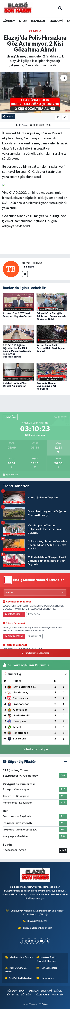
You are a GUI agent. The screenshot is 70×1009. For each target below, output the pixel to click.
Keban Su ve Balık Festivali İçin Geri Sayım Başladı (51, 348)
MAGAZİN (57, 994)
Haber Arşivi (47, 978)
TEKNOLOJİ (38, 21)
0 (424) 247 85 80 (15, 636)
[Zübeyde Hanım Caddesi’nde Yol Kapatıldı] (52, 371)
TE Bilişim (23, 125)
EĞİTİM (10, 994)
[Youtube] (41, 941)
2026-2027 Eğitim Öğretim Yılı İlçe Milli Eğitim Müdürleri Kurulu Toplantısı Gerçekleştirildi (17, 351)
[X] (29, 941)
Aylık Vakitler (11, 474)
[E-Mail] (25, 274)
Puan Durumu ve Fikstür (16, 970)
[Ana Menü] (64, 8)
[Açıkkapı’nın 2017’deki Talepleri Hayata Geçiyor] (18, 302)
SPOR (23, 21)
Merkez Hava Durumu (21, 957)
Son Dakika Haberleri (20, 978)
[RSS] (47, 941)
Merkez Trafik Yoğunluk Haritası (46, 959)
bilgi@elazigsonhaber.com (37, 928)
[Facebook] (23, 941)
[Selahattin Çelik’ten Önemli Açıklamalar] (18, 371)
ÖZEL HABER (43, 994)
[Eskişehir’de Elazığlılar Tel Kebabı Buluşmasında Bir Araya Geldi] (52, 302)
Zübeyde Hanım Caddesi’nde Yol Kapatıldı (46, 386)
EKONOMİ (56, 21)
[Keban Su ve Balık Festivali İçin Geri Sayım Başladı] (52, 334)
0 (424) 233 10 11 (15, 614)
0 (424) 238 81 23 (37, 921)
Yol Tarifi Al (35, 614)
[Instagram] (35, 941)
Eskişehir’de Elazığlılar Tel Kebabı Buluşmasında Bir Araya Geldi (51, 316)
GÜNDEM (9, 21)
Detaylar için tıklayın (35, 749)
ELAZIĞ (20, 994)
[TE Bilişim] (11, 269)
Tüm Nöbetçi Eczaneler (36, 653)
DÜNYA (30, 994)
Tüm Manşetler (48, 968)
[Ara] (60, 8)
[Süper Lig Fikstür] (65, 761)
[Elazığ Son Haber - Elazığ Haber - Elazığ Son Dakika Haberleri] (17, 8)
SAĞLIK (58, 991)
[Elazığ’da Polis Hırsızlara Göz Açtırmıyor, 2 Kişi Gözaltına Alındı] (35, 92)
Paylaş (10, 116)
